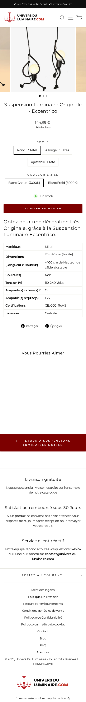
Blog (43, 638)
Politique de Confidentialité (43, 617)
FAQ (43, 645)
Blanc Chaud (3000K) (24, 183)
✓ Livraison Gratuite (60, 4)
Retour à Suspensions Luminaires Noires (46, 442)
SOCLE (43, 142)
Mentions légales (43, 590)
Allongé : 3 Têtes (57, 150)
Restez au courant (42, 575)
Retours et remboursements (43, 603)
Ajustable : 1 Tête (43, 162)
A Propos (43, 652)
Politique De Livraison (43, 596)
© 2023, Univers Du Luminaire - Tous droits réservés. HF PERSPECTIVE (43, 661)
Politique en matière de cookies (43, 624)
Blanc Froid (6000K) (63, 183)
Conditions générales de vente (43, 610)
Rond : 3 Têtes (27, 150)
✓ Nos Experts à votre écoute (31, 4)
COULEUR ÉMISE (43, 174)
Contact (42, 631)
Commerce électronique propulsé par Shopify (43, 698)
